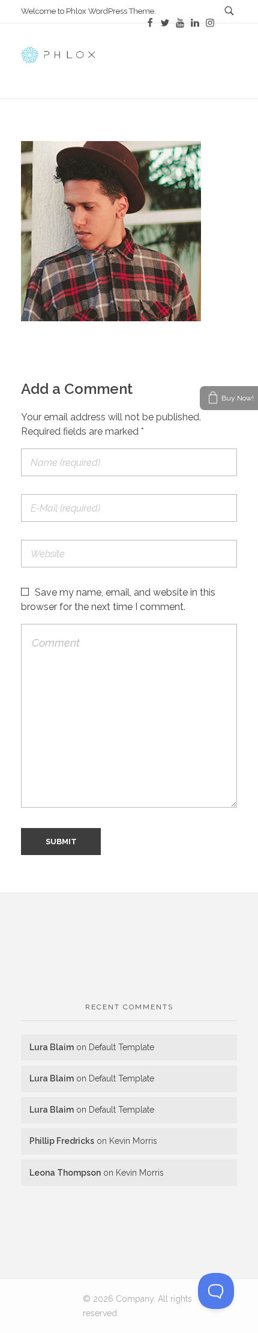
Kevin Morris (133, 1141)
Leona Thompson (65, 1172)
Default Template (121, 1047)
